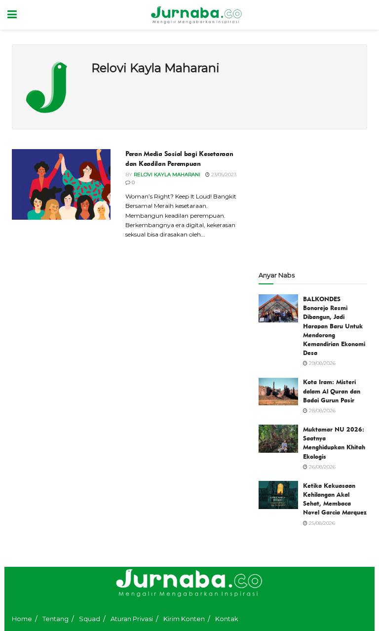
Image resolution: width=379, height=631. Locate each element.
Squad (89, 619)
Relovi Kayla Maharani (167, 174)
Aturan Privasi (132, 619)
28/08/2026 (321, 410)
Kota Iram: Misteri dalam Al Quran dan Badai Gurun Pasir (331, 390)
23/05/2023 (223, 174)
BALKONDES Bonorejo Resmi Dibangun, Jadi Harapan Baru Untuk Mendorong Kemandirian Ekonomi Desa (334, 325)
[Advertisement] (313, 198)
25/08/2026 (321, 523)
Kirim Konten (184, 619)
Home (22, 619)
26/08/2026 (321, 467)
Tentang (55, 619)
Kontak (226, 619)
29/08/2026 (321, 363)
